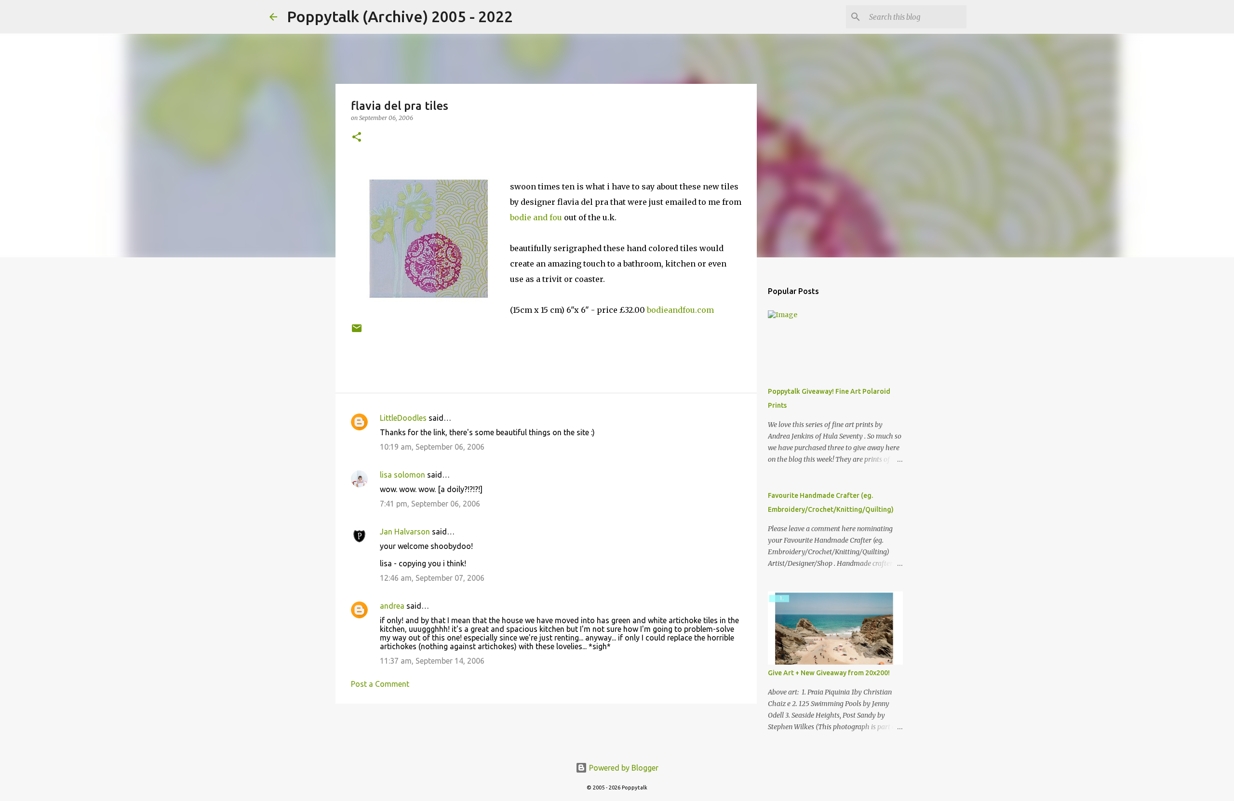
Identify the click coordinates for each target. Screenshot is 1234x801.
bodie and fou (536, 217)
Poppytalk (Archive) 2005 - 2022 (400, 16)
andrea (392, 605)
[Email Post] (356, 332)
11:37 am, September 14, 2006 (432, 660)
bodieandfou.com (680, 310)
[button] (356, 137)
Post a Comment (380, 684)
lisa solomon (402, 474)
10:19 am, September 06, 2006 (432, 446)
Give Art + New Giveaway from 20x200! (829, 673)
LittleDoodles (403, 418)
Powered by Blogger (622, 767)
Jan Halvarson (405, 531)
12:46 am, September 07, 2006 (432, 578)
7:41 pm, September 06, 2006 (430, 503)
